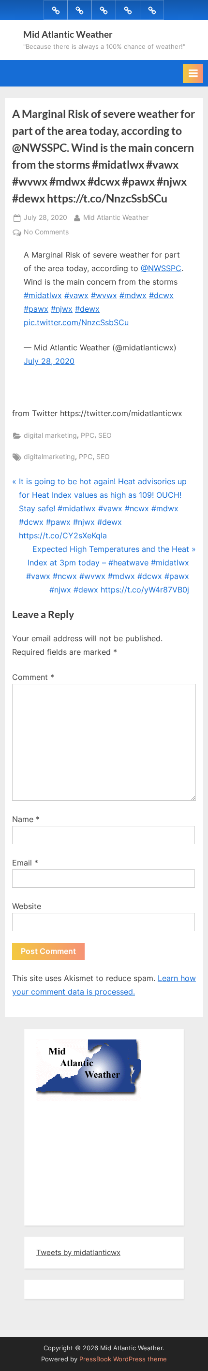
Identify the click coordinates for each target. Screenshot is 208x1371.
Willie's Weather (76, 1211)
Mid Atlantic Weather (68, 34)
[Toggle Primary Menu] (193, 73)
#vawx (76, 295)
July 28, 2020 (49, 361)
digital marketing (50, 435)
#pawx (36, 309)
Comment (33, 677)
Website (26, 906)
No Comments (46, 233)
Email (25, 862)
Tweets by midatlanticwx (78, 1252)
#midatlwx (43, 295)
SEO (105, 435)
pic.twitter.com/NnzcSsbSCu (76, 322)
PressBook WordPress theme (123, 1359)
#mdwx (133, 295)
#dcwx (161, 295)
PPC (87, 435)
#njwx (62, 309)
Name (26, 819)
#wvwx (104, 295)
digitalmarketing (49, 457)
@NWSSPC (161, 268)
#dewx (87, 309)
